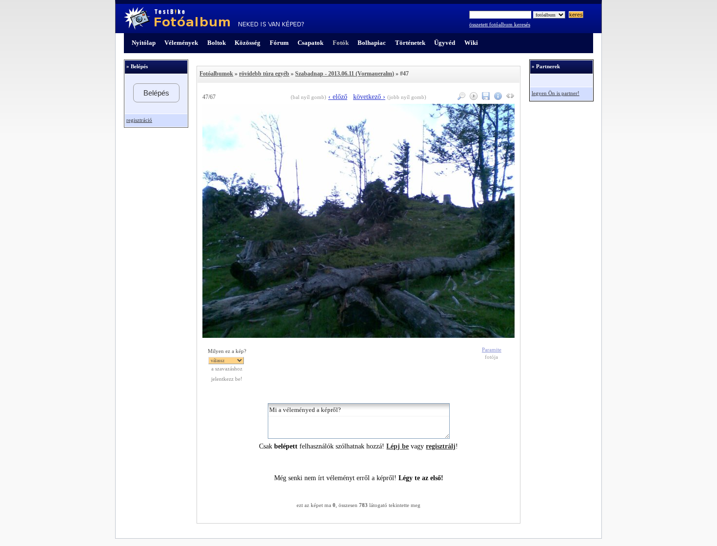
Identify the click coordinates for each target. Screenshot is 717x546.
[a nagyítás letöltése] (484, 97)
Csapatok (310, 42)
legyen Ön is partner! (555, 93)
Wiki (471, 42)
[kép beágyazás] (509, 97)
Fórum (279, 42)
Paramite (491, 349)
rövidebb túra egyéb (264, 73)
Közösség (247, 42)
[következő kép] (358, 335)
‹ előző (337, 96)
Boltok (216, 42)
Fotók (341, 42)
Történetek (410, 42)
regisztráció (139, 120)
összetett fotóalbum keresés (499, 24)
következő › (369, 96)
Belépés (156, 93)
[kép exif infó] (497, 97)
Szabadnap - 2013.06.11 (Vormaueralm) (344, 73)
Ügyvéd (444, 42)
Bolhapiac (372, 42)
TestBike (214, 18)
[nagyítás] (460, 97)
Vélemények (181, 42)
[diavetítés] (472, 97)
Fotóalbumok (216, 73)
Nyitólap (144, 42)
